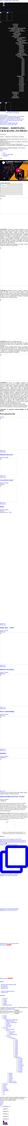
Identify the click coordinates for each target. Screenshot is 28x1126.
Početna (2, 116)
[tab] (4, 153)
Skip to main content (14, 0)
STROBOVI (21, 51)
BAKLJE (21, 47)
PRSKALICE (21, 41)
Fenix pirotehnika (13, 1007)
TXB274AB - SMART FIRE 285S (8, 124)
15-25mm (21, 79)
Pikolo (2, 507)
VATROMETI (17, 35)
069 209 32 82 (4, 988)
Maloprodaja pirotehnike (12, 1019)
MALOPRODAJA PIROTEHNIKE (17, 28)
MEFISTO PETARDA (7, 669)
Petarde (6, 457)
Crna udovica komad (6, 480)
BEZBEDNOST (15, 97)
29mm (23, 69)
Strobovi (11, 1078)
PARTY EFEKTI (17, 33)
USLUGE (15, 27)
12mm (23, 60)
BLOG (15, 95)
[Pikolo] (8, 501)
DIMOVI (21, 48)
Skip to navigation (4, 0)
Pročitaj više (3, 451)
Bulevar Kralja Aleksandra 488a (8, 984)
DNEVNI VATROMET (20, 37)
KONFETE (17, 32)
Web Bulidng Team (10, 1008)
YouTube (5, 1122)
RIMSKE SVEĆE (21, 53)
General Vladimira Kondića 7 (8, 991)
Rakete (10, 1079)
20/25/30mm (21, 84)
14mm (23, 61)
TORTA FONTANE (21, 40)
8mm (23, 59)
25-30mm (21, 85)
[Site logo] (3, 20)
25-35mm (21, 87)
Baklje (6, 630)
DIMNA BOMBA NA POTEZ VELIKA (12, 796)
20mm (23, 65)
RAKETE (21, 52)
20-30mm (21, 81)
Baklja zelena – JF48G (7, 627)
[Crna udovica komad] (8, 474)
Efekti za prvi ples (10, 1021)
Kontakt (5, 1003)
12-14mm (21, 77)
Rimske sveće (12, 1081)
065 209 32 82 (4, 987)
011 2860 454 (4, 986)
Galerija (5, 1001)
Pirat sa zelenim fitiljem (7, 711)
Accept (1, 1101)
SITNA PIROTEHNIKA (21, 43)
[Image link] (10, 829)
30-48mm (21, 91)
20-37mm (21, 83)
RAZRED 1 (20, 39)
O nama (5, 1002)
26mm (23, 68)
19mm (23, 64)
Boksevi (11, 116)
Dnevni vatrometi (10, 1029)
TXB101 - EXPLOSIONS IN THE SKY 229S (11, 120)
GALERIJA (15, 93)
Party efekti (8, 1025)
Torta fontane (12, 1031)
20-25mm (21, 80)
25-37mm (21, 88)
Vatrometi (8, 1026)
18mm (23, 63)
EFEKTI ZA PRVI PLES (17, 29)
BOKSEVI (20, 56)
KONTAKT (15, 96)
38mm (23, 72)
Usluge (4, 999)
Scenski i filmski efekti (11, 1022)
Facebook (5, 1124)
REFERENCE (15, 92)
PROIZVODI (15, 36)
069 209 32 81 (4, 992)
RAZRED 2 (20, 44)
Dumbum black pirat (6, 454)
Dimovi (6, 799)
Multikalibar (20, 76)
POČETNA (15, 24)
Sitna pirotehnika (13, 1034)
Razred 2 (6, 116)
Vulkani (11, 1077)
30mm (23, 71)
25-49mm (21, 89)
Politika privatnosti (7, 1005)
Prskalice (11, 1033)
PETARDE (21, 45)
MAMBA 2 (3, 753)
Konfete (8, 1023)
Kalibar (21, 57)
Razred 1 (8, 1030)
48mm (23, 73)
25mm (23, 67)
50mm (23, 75)
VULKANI (21, 49)
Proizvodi (5, 998)
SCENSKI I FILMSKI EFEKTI (17, 31)
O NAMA (15, 25)
